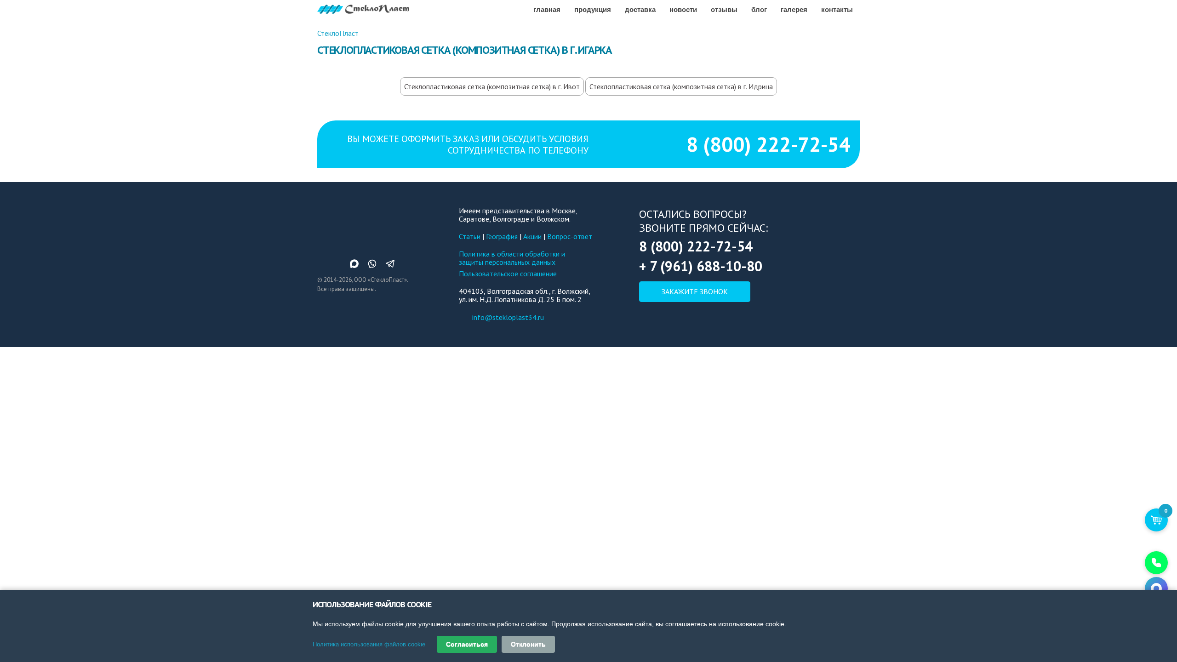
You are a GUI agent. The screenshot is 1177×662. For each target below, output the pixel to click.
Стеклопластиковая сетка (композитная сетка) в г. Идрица (681, 86)
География (502, 236)
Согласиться (467, 644)
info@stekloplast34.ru (508, 317)
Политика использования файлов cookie (369, 644)
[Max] (1156, 588)
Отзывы (724, 9)
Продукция (592, 9)
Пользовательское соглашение (508, 273)
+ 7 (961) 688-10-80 (700, 266)
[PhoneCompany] (1156, 562)
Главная (546, 9)
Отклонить (528, 644)
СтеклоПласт (338, 33)
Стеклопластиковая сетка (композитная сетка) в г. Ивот (492, 86)
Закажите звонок (695, 291)
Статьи (469, 236)
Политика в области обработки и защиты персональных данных (512, 258)
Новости (683, 9)
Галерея (794, 9)
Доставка (640, 9)
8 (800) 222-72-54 (768, 144)
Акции (532, 236)
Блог (759, 9)
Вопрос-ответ (569, 236)
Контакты (837, 9)
